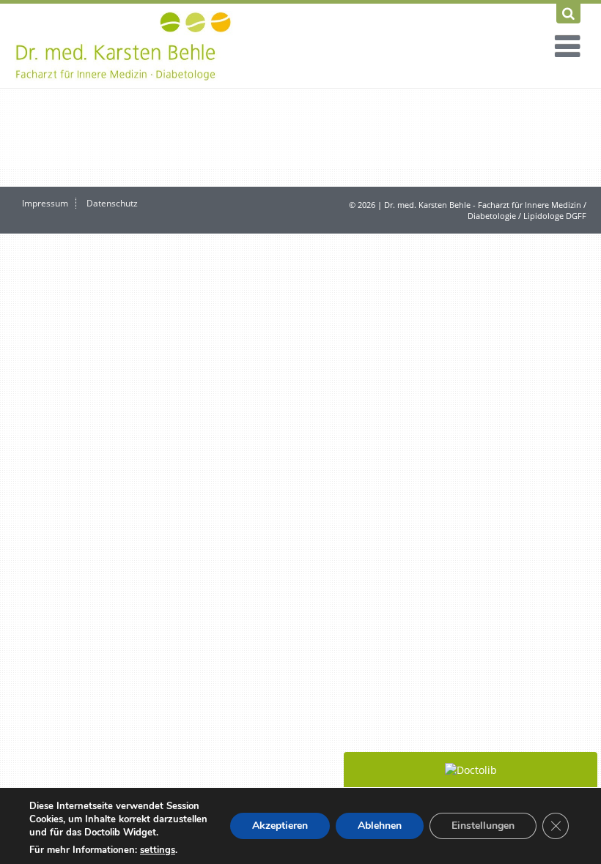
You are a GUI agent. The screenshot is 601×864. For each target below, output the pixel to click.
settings (157, 850)
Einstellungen (483, 826)
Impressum (45, 203)
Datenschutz (112, 203)
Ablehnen (380, 826)
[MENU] (561, 48)
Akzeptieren (280, 826)
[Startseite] (125, 46)
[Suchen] (568, 13)
